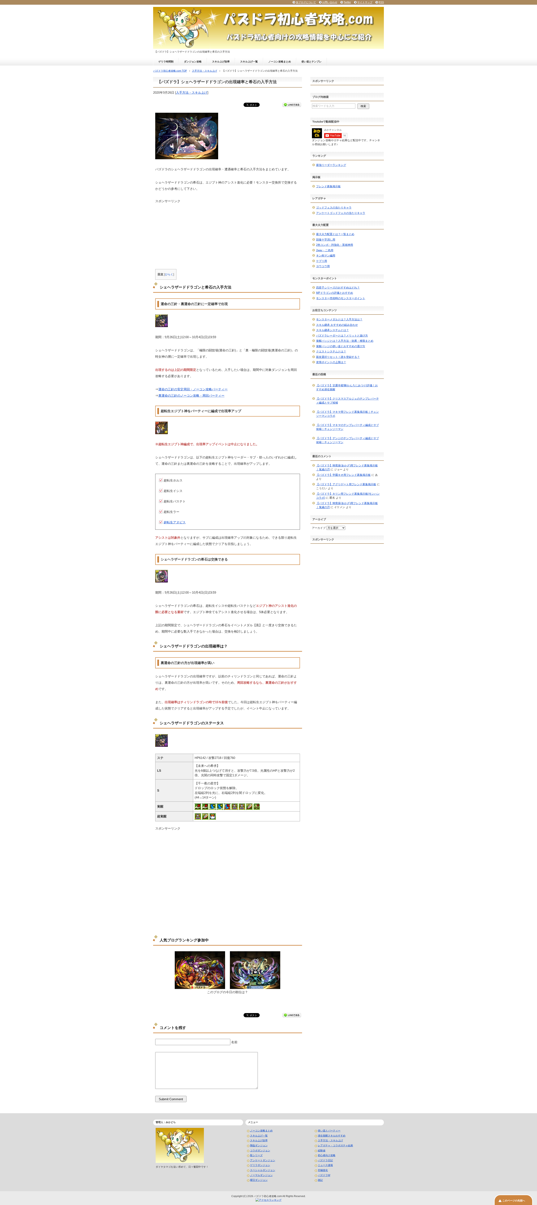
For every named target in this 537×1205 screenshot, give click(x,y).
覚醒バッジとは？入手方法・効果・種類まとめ (344, 340)
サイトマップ (364, 2)
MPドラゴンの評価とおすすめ (334, 292)
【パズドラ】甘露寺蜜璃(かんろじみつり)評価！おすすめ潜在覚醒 (347, 387)
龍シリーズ (256, 1155)
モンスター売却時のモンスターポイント (340, 298)
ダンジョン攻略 (193, 61)
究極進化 (323, 1170)
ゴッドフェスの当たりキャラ (334, 207)
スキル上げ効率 (221, 61)
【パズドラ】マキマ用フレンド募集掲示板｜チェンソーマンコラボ (347, 414)
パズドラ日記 (325, 1160)
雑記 (320, 1180)
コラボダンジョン (260, 1150)
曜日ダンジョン (259, 1180)
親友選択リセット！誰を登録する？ (338, 357)
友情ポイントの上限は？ (331, 362)
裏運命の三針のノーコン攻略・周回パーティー (191, 395)
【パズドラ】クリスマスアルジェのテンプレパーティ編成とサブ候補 (347, 400)
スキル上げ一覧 (249, 61)
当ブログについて (306, 2)
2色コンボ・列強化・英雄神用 (334, 244)
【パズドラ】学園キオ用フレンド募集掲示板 (343, 474)
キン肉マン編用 (325, 255)
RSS (381, 2)
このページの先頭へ (513, 1200)
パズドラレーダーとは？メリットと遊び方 (342, 335)
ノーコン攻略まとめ (279, 61)
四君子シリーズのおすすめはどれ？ (338, 287)
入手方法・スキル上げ (191, 92)
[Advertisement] (227, 232)
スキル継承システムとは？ (332, 330)
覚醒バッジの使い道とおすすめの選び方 (340, 346)
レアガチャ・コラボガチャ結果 (335, 1145)
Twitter (347, 2)
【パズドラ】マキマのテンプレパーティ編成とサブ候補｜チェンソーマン (347, 427)
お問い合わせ (329, 2)
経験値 (321, 1150)
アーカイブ (319, 527)
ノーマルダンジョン (261, 1175)
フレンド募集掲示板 (328, 186)
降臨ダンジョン (259, 1145)
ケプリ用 (321, 261)
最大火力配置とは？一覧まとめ (335, 234)
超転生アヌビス (175, 522)
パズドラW (324, 1175)
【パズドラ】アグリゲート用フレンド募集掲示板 (346, 484)
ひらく (169, 274)
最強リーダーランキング (331, 165)
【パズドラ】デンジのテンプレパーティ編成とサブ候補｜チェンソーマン (347, 440)
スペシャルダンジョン (262, 1170)
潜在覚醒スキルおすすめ (331, 1135)
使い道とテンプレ (311, 61)
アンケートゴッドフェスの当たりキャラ (340, 213)
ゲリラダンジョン (260, 1165)
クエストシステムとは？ (331, 351)
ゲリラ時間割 (165, 61)
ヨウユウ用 (323, 266)
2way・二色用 (324, 250)
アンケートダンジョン (262, 1160)
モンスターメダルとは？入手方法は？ (339, 319)
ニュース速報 (325, 1165)
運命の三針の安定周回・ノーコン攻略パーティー (193, 389)
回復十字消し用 (325, 239)
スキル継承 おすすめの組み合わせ (337, 324)
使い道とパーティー (329, 1130)
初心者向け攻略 (326, 1155)
